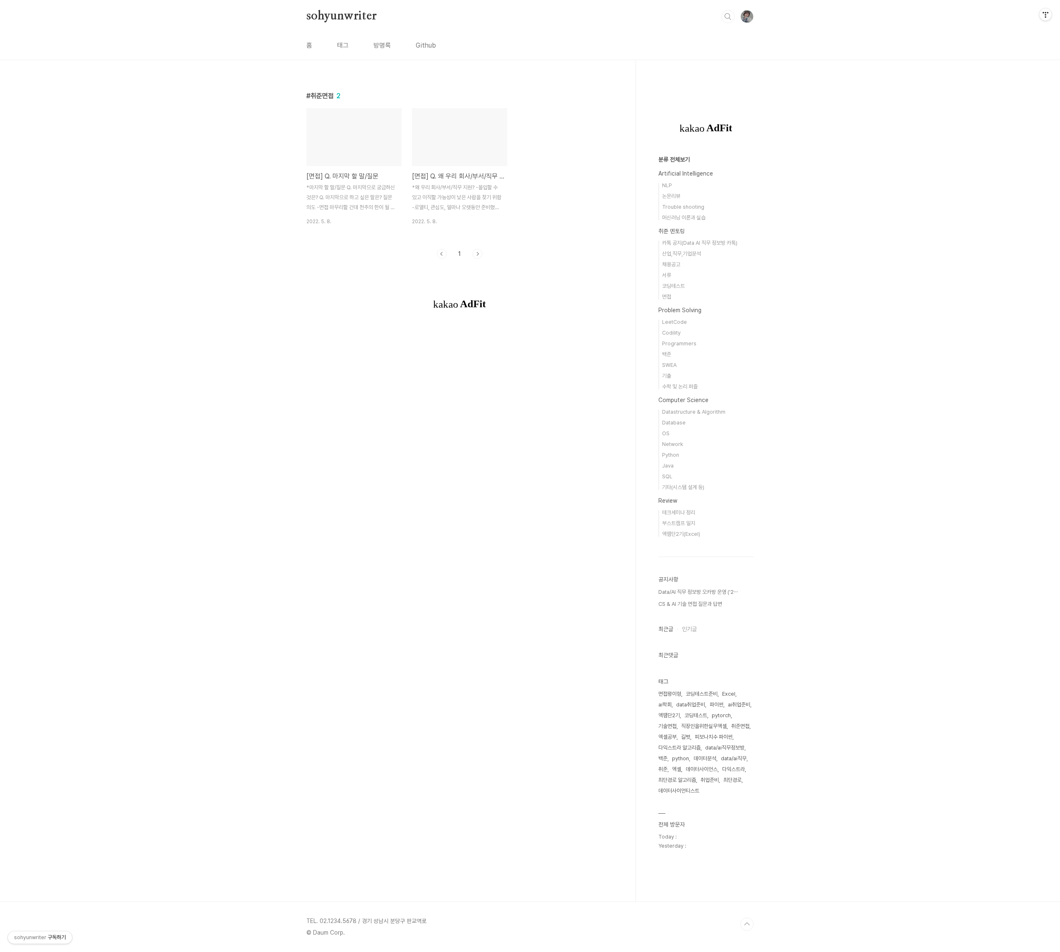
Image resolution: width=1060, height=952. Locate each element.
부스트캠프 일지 (678, 523)
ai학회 (665, 704)
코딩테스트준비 (702, 694)
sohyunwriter (341, 16)
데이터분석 (705, 758)
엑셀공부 (667, 737)
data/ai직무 (734, 758)
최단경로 (732, 780)
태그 (343, 45)
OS (666, 433)
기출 (666, 376)
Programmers (679, 343)
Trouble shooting (683, 207)
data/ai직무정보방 (724, 748)
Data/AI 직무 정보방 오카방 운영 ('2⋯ (698, 592)
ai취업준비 (739, 704)
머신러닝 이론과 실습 (684, 218)
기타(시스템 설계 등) (683, 487)
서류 (666, 275)
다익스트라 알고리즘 (679, 748)
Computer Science (683, 400)
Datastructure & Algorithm (693, 412)
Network (672, 444)
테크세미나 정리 (678, 512)
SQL (667, 476)
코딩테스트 (673, 286)
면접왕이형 (669, 694)
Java (668, 466)
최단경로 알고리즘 (677, 780)
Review (667, 500)
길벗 (685, 737)
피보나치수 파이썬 (713, 737)
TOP (747, 924)
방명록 (382, 45)
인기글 (689, 629)
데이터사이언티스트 (678, 791)
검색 (728, 16)
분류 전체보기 (674, 159)
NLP (667, 185)
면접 (666, 297)
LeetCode (674, 322)
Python (670, 455)
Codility (671, 333)
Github (426, 45)
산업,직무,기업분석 (681, 254)
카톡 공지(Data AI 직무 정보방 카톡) (699, 243)
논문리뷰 (671, 196)
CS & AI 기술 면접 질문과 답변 (690, 604)
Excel (728, 694)
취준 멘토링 (671, 231)
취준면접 (740, 726)
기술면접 (667, 726)
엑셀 (676, 769)
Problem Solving (679, 310)
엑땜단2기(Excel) (681, 534)
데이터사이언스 (702, 769)
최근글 (665, 629)
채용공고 (671, 264)
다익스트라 (733, 769)
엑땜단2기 (669, 715)
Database (674, 422)
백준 (666, 354)
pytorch (721, 715)
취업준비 (710, 780)
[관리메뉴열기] (1045, 14)
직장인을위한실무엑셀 (704, 726)
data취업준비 (690, 704)
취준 (662, 769)
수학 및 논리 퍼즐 (680, 386)
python (680, 758)
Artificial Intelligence (685, 173)
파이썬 (716, 704)
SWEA (669, 365)
